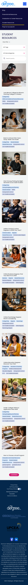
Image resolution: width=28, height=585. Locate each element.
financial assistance (8, 418)
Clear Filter (5, 42)
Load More (14, 475)
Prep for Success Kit (8, 27)
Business (5, 278)
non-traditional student (8, 103)
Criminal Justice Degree (19, 235)
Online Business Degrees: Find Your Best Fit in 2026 (13, 274)
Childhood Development (15, 368)
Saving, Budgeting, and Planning (10, 187)
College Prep (6, 96)
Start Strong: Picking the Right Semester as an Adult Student (13, 181)
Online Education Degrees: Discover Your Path (12, 363)
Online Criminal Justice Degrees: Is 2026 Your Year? (12, 229)
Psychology (19, 321)
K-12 (4, 373)
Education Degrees (7, 371)
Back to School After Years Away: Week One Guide (12, 138)
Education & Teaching (16, 366)
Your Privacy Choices (12, 489)
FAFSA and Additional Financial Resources (13, 99)
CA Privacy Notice (14, 487)
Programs (5, 368)
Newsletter (12, 493)
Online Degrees (19, 282)
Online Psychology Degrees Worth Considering (12, 317)
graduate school (16, 464)
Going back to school (12, 101)
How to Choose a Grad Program (14, 455)
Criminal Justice (6, 232)
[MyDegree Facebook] (12, 539)
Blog (3, 10)
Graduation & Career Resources (12, 18)
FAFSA (4, 101)
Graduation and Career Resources (11, 458)
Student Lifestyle (15, 142)
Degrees (14, 232)
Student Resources (8, 23)
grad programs (6, 464)
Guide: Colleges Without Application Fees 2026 (11, 408)
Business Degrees (7, 280)
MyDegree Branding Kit (12, 491)
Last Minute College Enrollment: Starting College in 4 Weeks (14, 93)
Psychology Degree (7, 328)
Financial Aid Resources (9, 14)
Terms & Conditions (12, 495)
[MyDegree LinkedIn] (16, 539)
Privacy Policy (14, 485)
